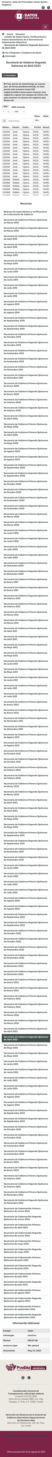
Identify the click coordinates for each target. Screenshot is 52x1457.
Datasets (20, 34)
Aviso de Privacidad (22, 2)
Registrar (6, 4)
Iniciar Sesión (40, 2)
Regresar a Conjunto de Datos (25, 52)
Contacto (6, 2)
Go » (37, 120)
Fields (45, 116)
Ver (7, 52)
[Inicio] (27, 15)
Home (10, 34)
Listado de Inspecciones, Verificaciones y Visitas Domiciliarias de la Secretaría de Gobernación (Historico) (24, 39)
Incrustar (11, 75)
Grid (5, 106)
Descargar (10, 56)
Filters (37, 116)
